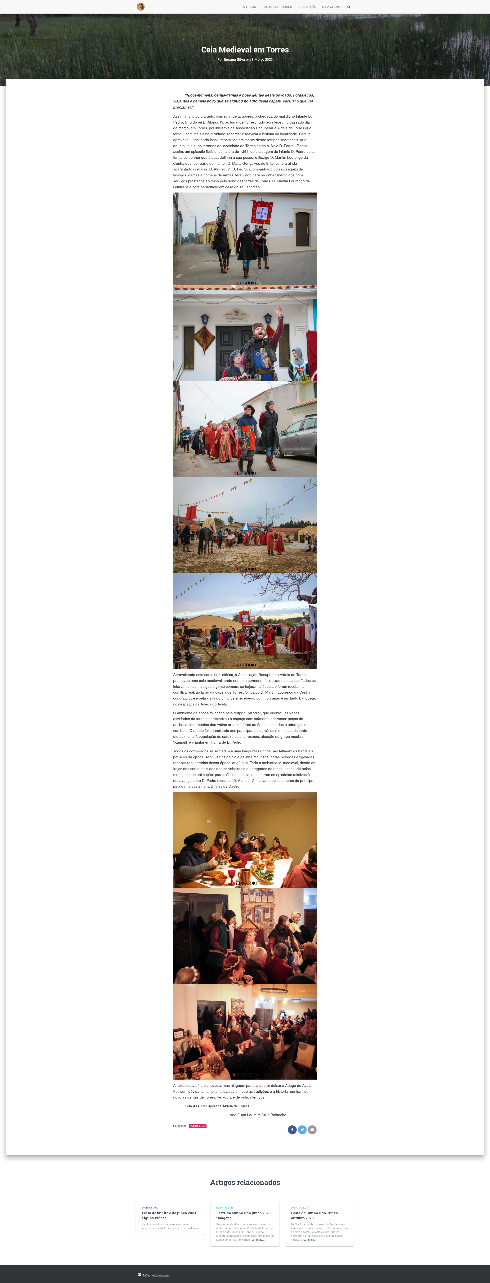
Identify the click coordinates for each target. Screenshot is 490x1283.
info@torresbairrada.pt (155, 1275)
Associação (307, 7)
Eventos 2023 (197, 1126)
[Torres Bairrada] (140, 6)
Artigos (250, 7)
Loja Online (331, 7)
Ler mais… (258, 1239)
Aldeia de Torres (278, 7)
